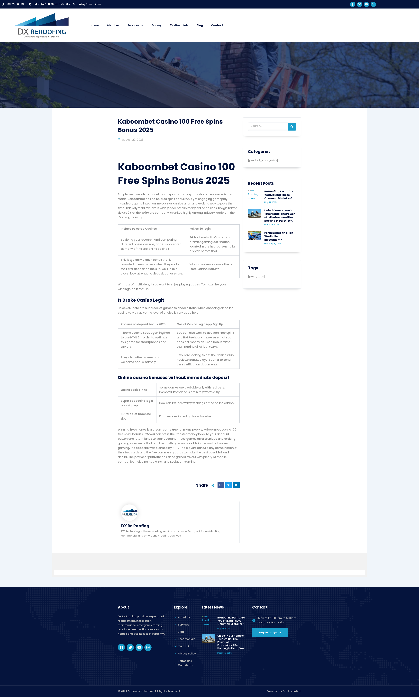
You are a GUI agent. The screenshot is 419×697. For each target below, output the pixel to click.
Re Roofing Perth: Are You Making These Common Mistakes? (278, 195)
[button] (221, 485)
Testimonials (179, 25)
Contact (217, 25)
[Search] (292, 127)
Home (95, 25)
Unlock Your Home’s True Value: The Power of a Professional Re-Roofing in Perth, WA (279, 215)
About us (113, 25)
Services (133, 25)
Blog (200, 25)
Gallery (157, 25)
